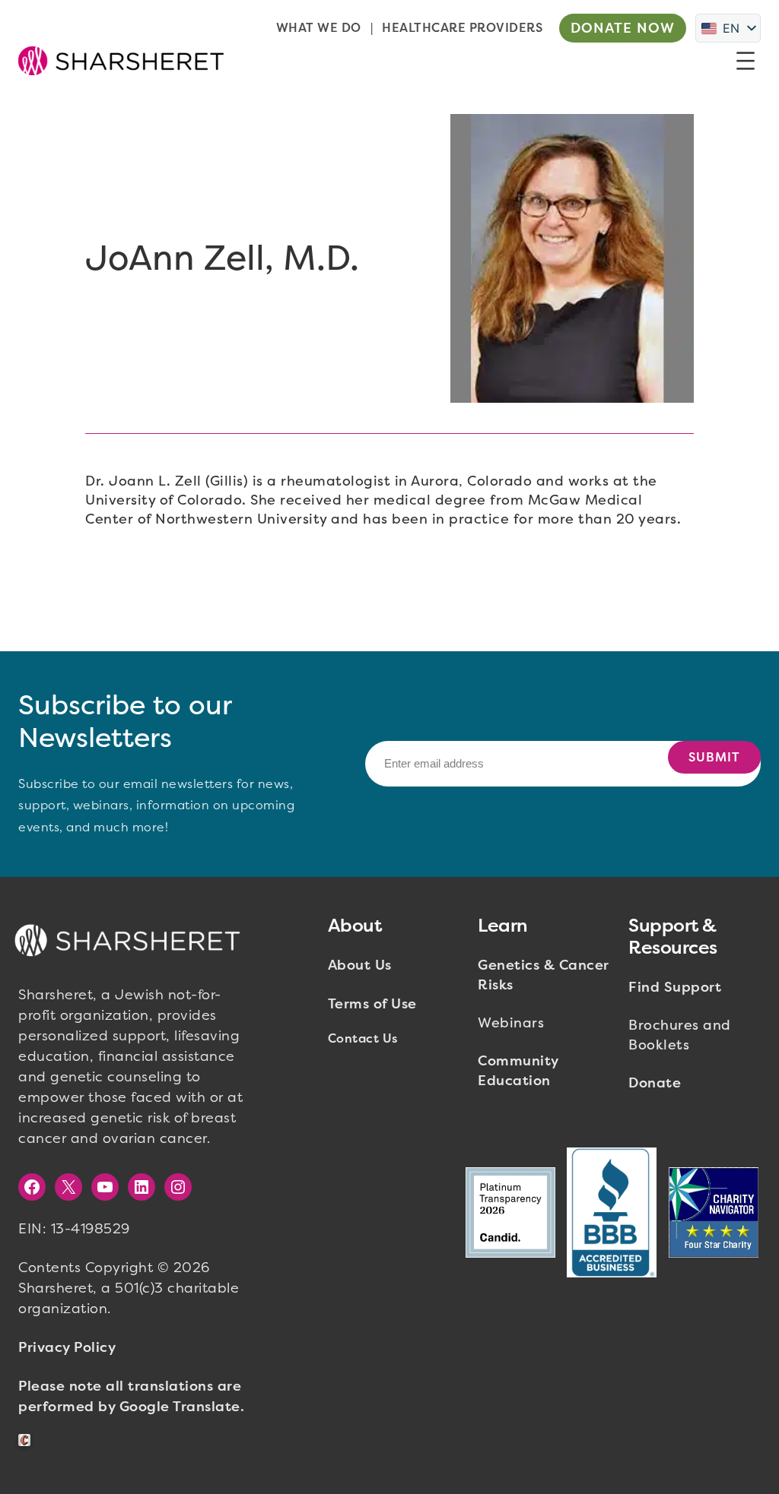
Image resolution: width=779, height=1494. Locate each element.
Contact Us (363, 1038)
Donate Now (623, 28)
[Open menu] (745, 61)
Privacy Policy (67, 1347)
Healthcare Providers (462, 28)
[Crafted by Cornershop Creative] (27, 1440)
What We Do (318, 28)
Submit (714, 757)
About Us (360, 965)
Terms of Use (372, 1003)
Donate (654, 1083)
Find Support (674, 987)
